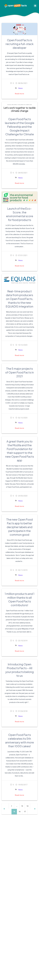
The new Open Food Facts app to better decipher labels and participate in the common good (19, 527)
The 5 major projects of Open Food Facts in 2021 (19, 372)
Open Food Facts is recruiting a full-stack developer (19, 43)
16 (20, 811)
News (20, 88)
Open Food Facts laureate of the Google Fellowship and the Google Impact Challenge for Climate (19, 126)
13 (23, 806)
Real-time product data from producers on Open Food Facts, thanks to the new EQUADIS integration (19, 298)
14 (28, 806)
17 (26, 811)
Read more (19, 94)
